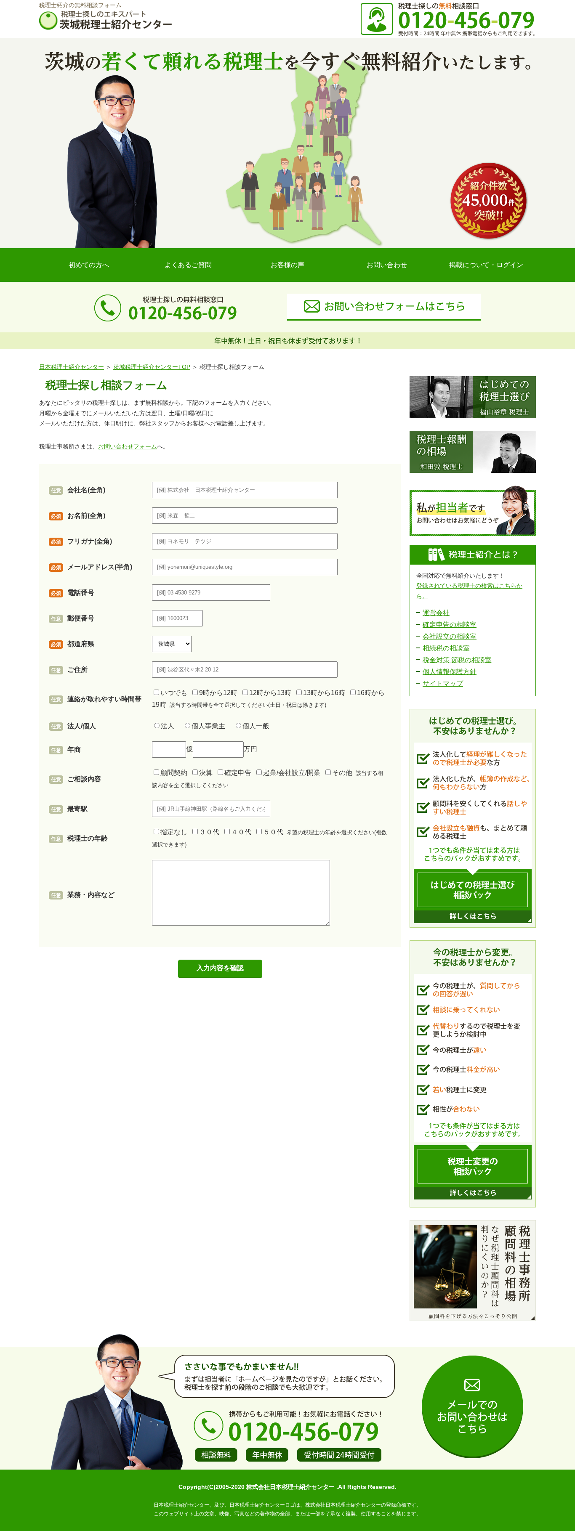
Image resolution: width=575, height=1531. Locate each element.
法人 (171, 726)
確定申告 (239, 772)
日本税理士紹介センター (71, 367)
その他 (344, 772)
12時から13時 (272, 692)
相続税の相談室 (446, 648)
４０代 (243, 832)
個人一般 (255, 726)
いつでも (175, 692)
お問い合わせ (387, 264)
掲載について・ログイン (486, 264)
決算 (207, 772)
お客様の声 (287, 264)
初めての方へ (89, 264)
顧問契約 (175, 772)
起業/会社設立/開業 (293, 772)
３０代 (211, 832)
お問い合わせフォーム (127, 446)
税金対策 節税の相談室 (457, 659)
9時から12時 (220, 692)
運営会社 (436, 612)
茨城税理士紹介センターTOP (151, 367)
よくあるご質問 (188, 264)
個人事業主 (212, 726)
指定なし (175, 832)
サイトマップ (443, 683)
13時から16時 (326, 692)
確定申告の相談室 (450, 624)
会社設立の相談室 (450, 636)
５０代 (275, 832)
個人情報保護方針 (450, 671)
